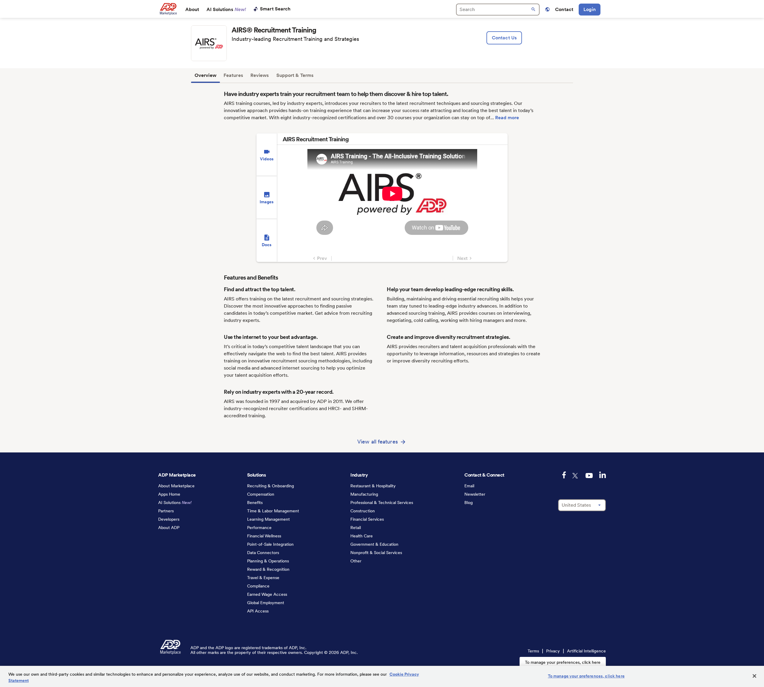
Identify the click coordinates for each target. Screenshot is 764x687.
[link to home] (168, 8)
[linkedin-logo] (602, 475)
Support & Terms (295, 75)
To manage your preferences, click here (562, 662)
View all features (377, 441)
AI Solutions (226, 9)
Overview (205, 75)
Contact (564, 9)
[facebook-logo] (564, 475)
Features (233, 75)
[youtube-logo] (589, 475)
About (192, 9)
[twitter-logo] (575, 475)
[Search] (498, 9)
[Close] (754, 676)
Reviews (259, 75)
